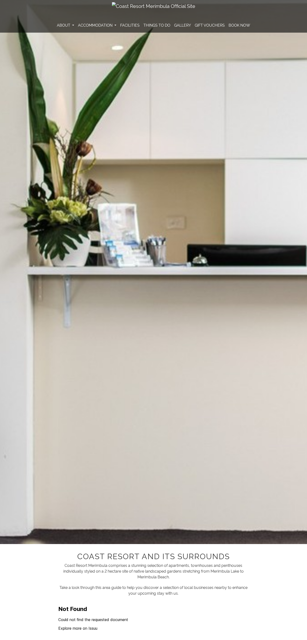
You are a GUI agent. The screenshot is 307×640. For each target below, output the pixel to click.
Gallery (182, 25)
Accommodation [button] (95, 25)
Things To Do (156, 25)
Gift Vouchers (210, 25)
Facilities (130, 25)
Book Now (239, 25)
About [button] (64, 25)
